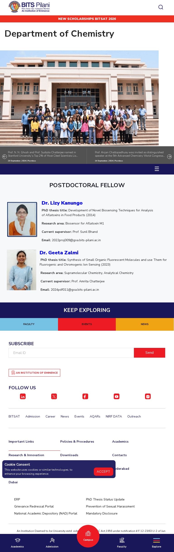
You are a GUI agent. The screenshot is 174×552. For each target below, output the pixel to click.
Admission (32, 416)
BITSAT (14, 416)
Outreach (134, 416)
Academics (120, 441)
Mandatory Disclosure (102, 513)
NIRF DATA (114, 416)
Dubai (13, 482)
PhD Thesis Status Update (105, 499)
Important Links (21, 441)
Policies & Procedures (77, 441)
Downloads (69, 455)
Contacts (119, 455)
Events (79, 416)
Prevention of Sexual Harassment (110, 506)
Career (50, 416)
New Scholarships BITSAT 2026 (87, 19)
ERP (17, 499)
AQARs (95, 416)
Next (169, 156)
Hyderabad (120, 469)
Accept (103, 471)
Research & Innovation (26, 455)
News (65, 416)
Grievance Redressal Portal (34, 506)
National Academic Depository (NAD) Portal (45, 513)
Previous (4, 156)
